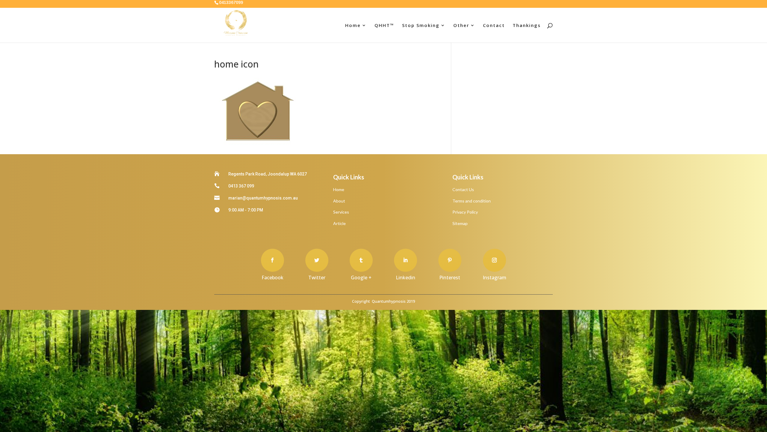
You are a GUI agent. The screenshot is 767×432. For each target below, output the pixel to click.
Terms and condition (471, 200)
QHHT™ (384, 25)
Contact (494, 25)
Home (353, 25)
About (339, 200)
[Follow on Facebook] (272, 260)
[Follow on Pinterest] (449, 260)
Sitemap (460, 223)
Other (461, 25)
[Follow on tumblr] (361, 260)
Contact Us (463, 189)
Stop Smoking (421, 25)
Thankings (527, 25)
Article (339, 223)
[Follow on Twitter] (316, 260)
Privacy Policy (465, 211)
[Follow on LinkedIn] (405, 260)
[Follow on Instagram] (494, 260)
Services (341, 211)
